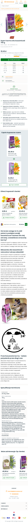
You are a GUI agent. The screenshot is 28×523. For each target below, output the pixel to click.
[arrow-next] (27, 207)
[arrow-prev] (1, 207)
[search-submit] (25, 5)
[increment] (2, 55)
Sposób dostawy (9, 76)
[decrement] (9, 55)
